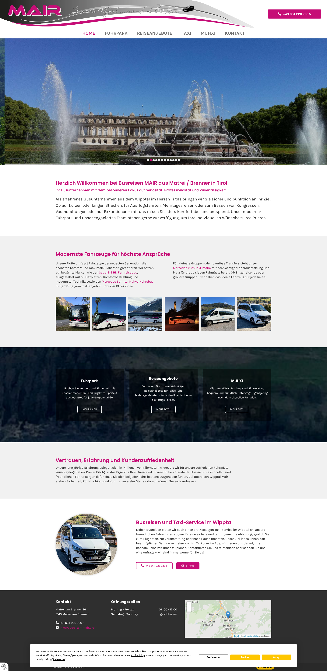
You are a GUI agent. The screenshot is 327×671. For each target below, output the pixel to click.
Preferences (213, 657)
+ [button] (189, 604)
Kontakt (235, 33)
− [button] (189, 609)
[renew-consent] (4, 666)
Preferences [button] (59, 659)
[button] (294, 14)
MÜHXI (208, 33)
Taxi (186, 33)
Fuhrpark (116, 33)
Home (88, 33)
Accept (276, 657)
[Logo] (132, 14)
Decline (245, 657)
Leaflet (237, 635)
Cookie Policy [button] (138, 655)
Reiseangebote (154, 33)
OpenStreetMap (251, 635)
